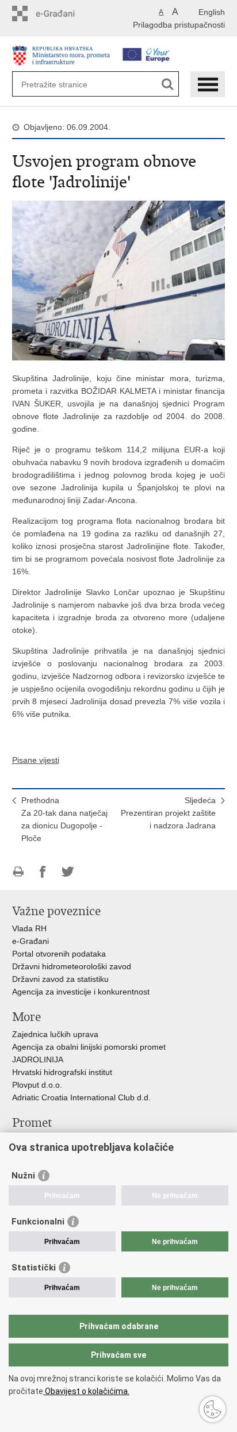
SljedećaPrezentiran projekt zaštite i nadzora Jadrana (168, 813)
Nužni (23, 1175)
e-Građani (30, 941)
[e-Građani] (61, 13)
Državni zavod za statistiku (60, 979)
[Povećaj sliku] (118, 280)
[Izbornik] (207, 84)
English (211, 12)
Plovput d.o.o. (37, 1084)
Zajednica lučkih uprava (55, 1034)
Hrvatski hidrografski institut (62, 1072)
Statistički (34, 1267)
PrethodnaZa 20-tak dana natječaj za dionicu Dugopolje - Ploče (64, 819)
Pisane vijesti (35, 760)
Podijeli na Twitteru (68, 872)
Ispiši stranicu (18, 872)
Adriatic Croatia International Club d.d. (81, 1097)
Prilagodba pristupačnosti (179, 24)
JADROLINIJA (37, 1059)
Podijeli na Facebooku (43, 872)
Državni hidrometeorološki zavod (71, 966)
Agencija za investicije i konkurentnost (81, 991)
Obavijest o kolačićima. (86, 1391)
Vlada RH (29, 928)
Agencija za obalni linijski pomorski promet (89, 1046)
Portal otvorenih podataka (59, 953)
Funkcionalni (38, 1221)
